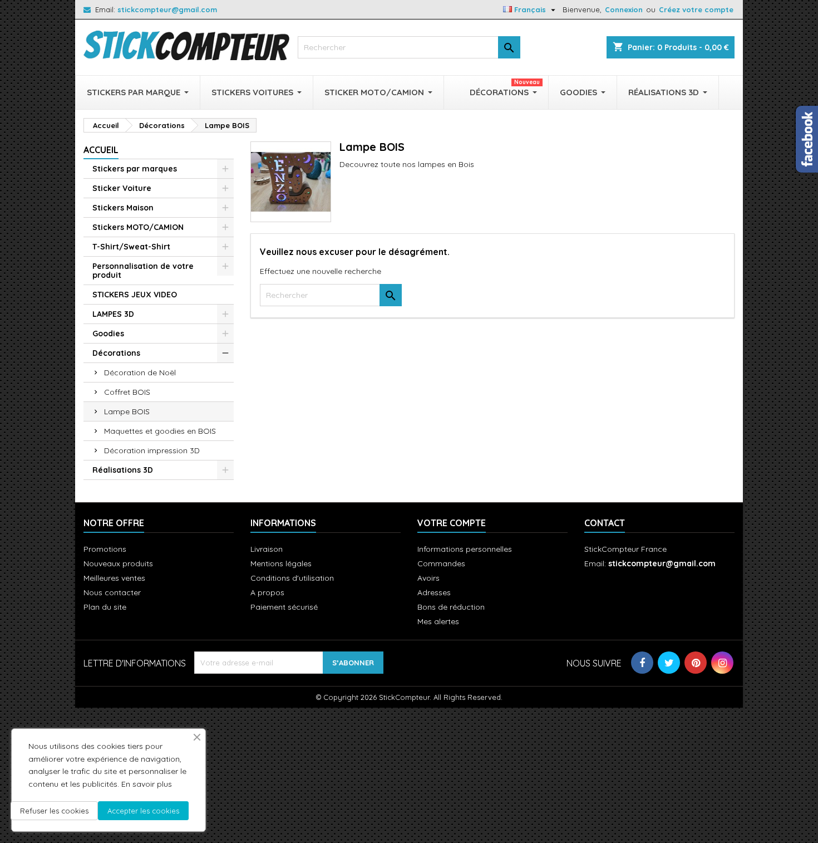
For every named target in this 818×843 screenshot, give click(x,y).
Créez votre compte (696, 9)
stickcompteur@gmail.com (167, 9)
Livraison (266, 549)
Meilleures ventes (114, 578)
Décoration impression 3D (152, 450)
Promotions (104, 549)
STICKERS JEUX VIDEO (134, 295)
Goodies (108, 334)
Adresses (434, 592)
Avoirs (428, 578)
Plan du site (104, 607)
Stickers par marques (134, 169)
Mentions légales (281, 563)
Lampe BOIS (127, 411)
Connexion (624, 9)
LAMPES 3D (113, 314)
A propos (267, 592)
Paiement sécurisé (284, 607)
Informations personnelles (464, 549)
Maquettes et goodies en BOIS (160, 431)
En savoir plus (146, 784)
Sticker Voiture (121, 188)
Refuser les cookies (54, 810)
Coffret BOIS (127, 392)
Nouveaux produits (118, 563)
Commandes (441, 563)
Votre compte (451, 522)
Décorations (116, 353)
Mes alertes (438, 621)
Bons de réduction (451, 607)
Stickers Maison (123, 208)
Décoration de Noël (140, 372)
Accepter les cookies (143, 810)
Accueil (101, 149)
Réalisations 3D (122, 470)
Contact (604, 522)
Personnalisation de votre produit (143, 270)
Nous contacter (112, 592)
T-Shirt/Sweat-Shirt (131, 247)
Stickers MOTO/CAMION (138, 227)
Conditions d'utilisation (292, 578)
